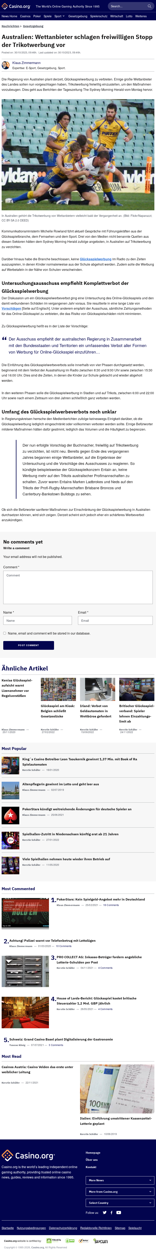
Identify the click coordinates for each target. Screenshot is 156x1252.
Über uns (92, 1160)
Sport (57, 16)
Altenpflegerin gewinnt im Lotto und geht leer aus (60, 784)
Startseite (8, 1228)
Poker (37, 16)
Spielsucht (135, 1228)
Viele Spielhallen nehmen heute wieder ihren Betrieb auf (66, 859)
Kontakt (91, 1167)
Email (83, 612)
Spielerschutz (98, 16)
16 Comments (111, 905)
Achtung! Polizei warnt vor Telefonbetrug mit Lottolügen (52, 940)
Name (8, 612)
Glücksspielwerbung (96, 259)
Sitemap (120, 1228)
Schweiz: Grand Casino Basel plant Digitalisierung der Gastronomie (61, 1039)
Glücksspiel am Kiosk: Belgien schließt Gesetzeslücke (58, 711)
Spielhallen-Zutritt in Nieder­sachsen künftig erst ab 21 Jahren (70, 834)
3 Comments (56, 1045)
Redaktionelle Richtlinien (96, 1228)
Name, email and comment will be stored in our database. (49, 633)
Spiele (48, 16)
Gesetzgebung (77, 16)
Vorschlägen (11, 308)
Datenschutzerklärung (63, 1228)
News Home (9, 16)
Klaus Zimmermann (26, 62)
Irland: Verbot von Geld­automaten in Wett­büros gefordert (95, 711)
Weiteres (141, 16)
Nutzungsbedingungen (31, 1228)
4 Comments (105, 967)
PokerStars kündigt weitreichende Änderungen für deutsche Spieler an (77, 809)
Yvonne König (17, 1045)
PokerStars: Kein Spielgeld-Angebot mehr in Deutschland (101, 899)
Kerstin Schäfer (50, 729)
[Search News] (149, 6)
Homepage (93, 1152)
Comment (11, 567)
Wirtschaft (116, 16)
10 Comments (64, 946)
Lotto (129, 16)
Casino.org (37, 1247)
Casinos (25, 16)
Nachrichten (10, 26)
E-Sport (31, 68)
